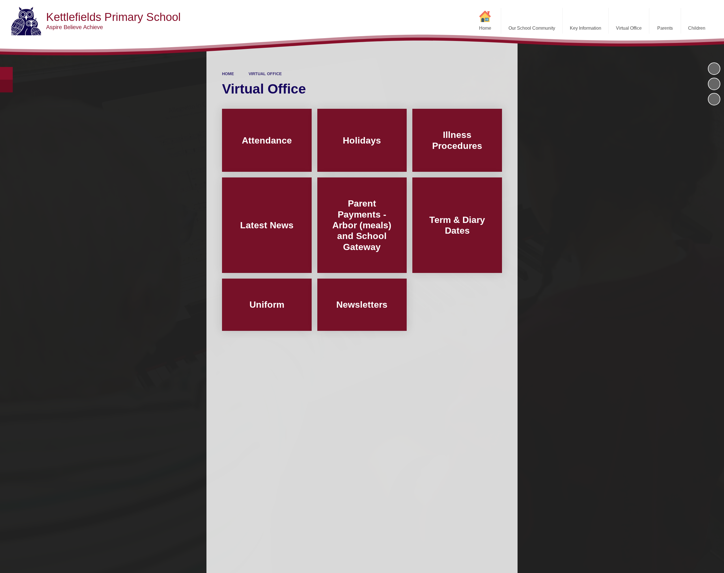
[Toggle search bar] (6, 73)
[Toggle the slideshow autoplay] (714, 68)
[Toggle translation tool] (6, 86)
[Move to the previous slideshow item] (714, 84)
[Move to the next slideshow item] (714, 99)
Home (228, 73)
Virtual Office (265, 73)
